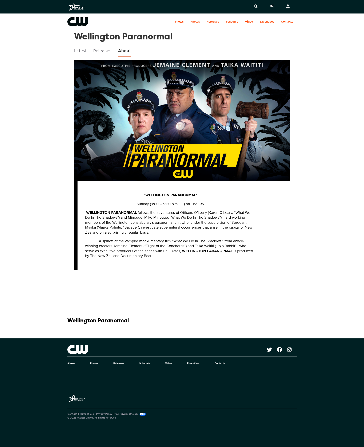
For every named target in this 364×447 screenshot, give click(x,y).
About (124, 50)
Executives (267, 21)
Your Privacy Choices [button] (126, 414)
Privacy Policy (104, 414)
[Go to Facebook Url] (282, 349)
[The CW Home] (94, 22)
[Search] (256, 6)
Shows (179, 21)
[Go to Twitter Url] (272, 349)
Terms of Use (87, 414)
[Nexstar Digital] (76, 7)
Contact (72, 414)
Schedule (232, 21)
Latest (80, 50)
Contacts (287, 21)
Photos (195, 21)
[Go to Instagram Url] (292, 349)
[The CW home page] (167, 349)
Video (249, 21)
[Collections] (272, 6)
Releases (213, 21)
